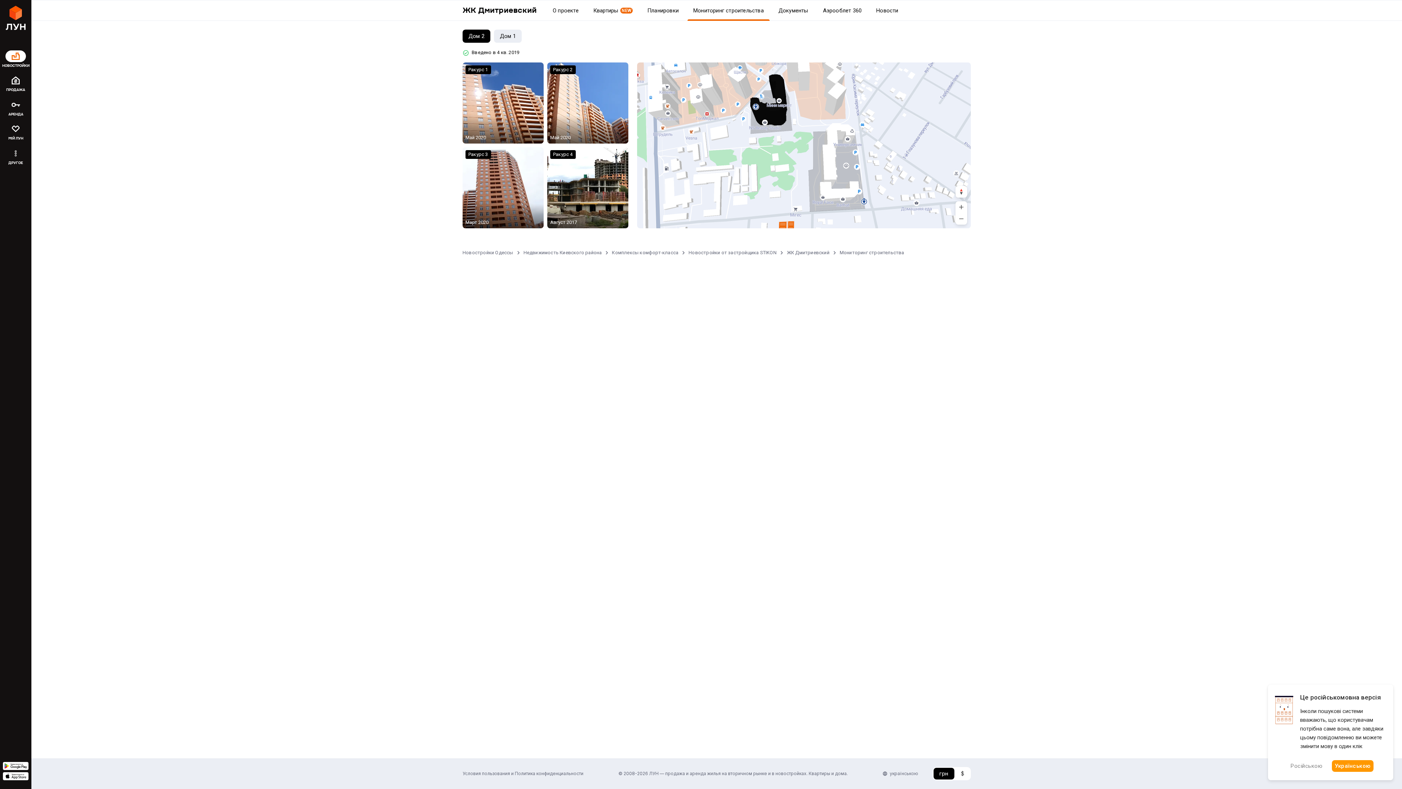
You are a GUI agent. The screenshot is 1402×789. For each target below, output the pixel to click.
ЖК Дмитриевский (808, 252)
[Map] (804, 145)
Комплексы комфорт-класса (645, 252)
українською (904, 773)
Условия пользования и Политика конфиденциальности (523, 773)
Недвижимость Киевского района (563, 252)
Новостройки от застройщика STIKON (733, 252)
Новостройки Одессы (488, 252)
